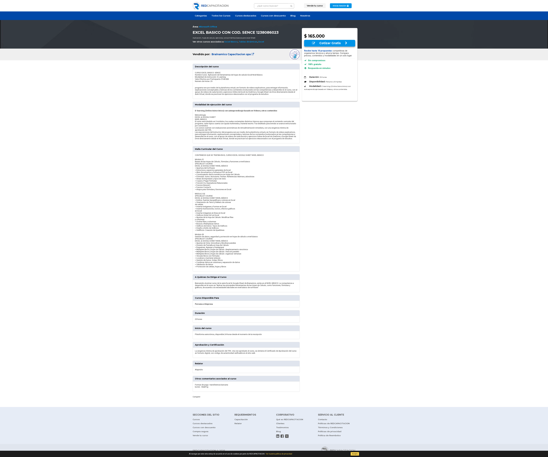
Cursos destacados (245, 15)
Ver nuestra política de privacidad (279, 454)
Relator (238, 423)
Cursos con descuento (273, 15)
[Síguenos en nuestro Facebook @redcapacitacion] (282, 436)
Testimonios (282, 427)
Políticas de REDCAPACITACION (334, 423)
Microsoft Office (208, 26)
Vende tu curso (200, 435)
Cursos (196, 419)
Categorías (201, 15)
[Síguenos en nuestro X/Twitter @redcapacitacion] (287, 436)
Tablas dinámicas (248, 41)
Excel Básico (231, 41)
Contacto (322, 419)
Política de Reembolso (329, 435)
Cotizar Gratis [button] (330, 43)
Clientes (280, 423)
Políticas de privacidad (329, 431)
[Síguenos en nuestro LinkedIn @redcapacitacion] (277, 436)
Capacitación (241, 419)
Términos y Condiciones (330, 427)
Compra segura (200, 431)
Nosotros (305, 15)
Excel (261, 41)
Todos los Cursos (220, 15)
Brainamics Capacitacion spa (231, 54)
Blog (293, 15)
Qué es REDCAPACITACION (289, 419)
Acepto (355, 454)
